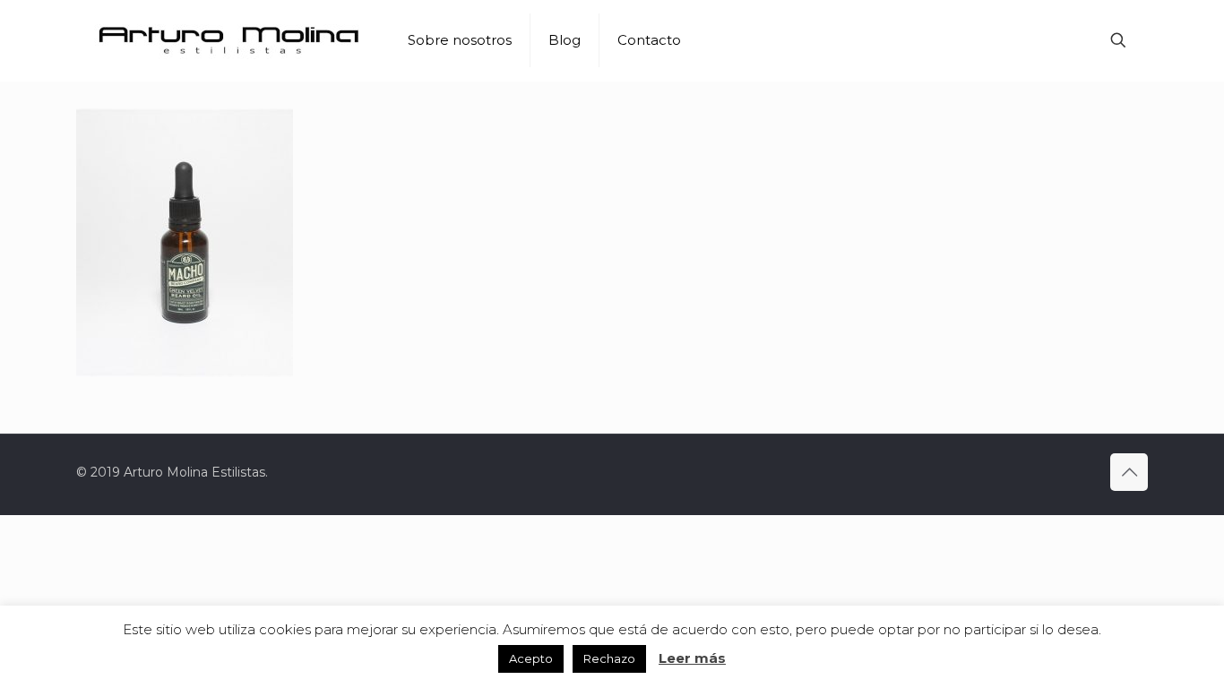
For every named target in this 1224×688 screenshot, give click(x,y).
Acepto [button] (531, 658)
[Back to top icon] (1129, 472)
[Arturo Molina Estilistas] (228, 40)
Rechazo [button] (609, 658)
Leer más (692, 657)
